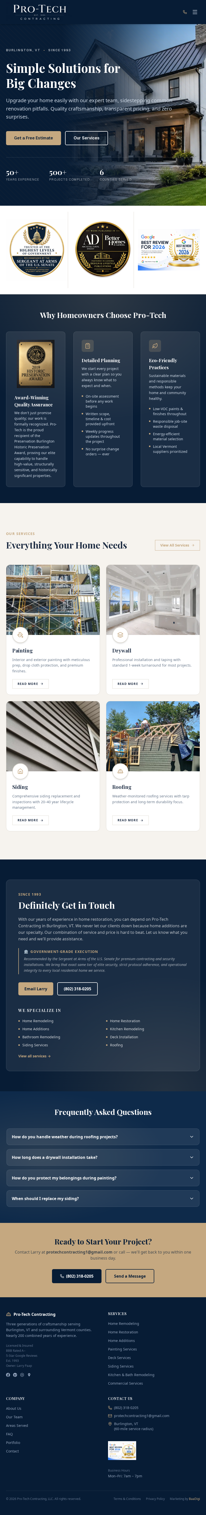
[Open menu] (195, 12)
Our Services (86, 138)
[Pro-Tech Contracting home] (39, 12)
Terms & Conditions (127, 1499)
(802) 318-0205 (77, 989)
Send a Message (130, 1276)
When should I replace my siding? (45, 1198)
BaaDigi (194, 1499)
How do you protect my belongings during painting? (64, 1178)
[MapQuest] (29, 1375)
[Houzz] (22, 1375)
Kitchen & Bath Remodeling (131, 1374)
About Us (13, 1408)
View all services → (34, 1056)
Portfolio (13, 1442)
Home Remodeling (123, 1323)
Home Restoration (123, 1332)
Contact (12, 1451)
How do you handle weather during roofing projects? (65, 1137)
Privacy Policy (155, 1499)
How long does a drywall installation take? (54, 1157)
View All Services (174, 545)
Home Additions (121, 1340)
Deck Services (119, 1357)
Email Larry (35, 989)
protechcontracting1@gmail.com (141, 1415)
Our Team (14, 1417)
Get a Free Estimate (33, 138)
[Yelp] (15, 1375)
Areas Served (17, 1425)
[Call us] (185, 12)
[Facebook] (8, 1375)
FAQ (9, 1434)
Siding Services (121, 1366)
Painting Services (122, 1349)
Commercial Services (125, 1383)
